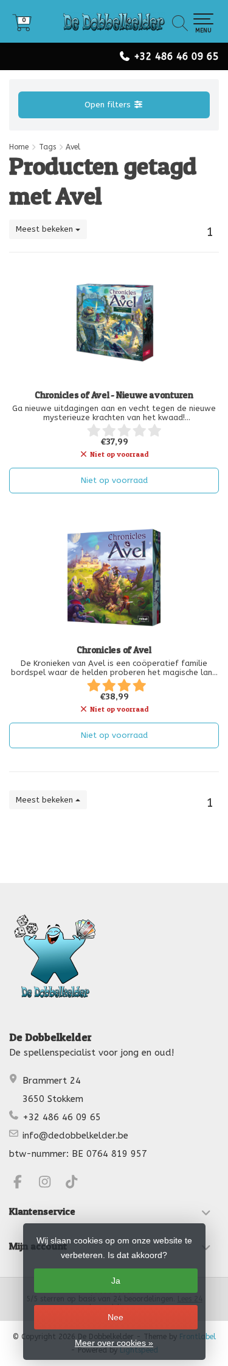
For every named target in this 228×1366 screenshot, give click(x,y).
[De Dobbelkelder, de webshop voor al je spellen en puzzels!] (114, 21)
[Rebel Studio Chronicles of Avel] (114, 577)
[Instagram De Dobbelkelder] (50, 1183)
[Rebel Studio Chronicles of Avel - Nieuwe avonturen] (114, 323)
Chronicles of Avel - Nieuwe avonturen (114, 395)
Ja (115, 1281)
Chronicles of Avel (114, 650)
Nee (115, 1317)
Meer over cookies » (114, 1343)
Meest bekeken (45, 229)
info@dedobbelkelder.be (75, 1135)
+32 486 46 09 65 (176, 56)
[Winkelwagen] (22, 27)
